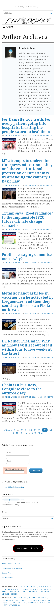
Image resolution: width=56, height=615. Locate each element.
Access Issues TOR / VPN (11, 564)
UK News (33, 591)
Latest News (29, 589)
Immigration (18, 603)
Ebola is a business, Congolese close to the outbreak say (22, 389)
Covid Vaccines (12, 605)
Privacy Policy (7, 577)
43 (25, 433)
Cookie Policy (7, 573)
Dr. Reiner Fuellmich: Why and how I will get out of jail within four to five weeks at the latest (27, 347)
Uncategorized (10, 594)
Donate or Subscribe (28, 548)
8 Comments (46, 229)
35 (30, 430)
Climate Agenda (37, 598)
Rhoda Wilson (12, 135)
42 (21, 433)
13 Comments (46, 263)
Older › (41, 433)
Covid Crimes (46, 603)
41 (17, 433)
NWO (23, 600)
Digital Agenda (10, 600)
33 (22, 430)
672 (34, 433)
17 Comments (46, 357)
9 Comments (46, 135)
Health (32, 603)
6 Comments (46, 185)
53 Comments (46, 313)
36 (35, 430)
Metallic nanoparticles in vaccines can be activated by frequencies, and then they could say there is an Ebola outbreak (28, 301)
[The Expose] (28, 20)
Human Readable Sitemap (12, 568)
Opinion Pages (17, 591)
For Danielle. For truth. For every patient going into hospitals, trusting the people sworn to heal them (26, 125)
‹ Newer (8, 430)
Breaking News (28, 587)
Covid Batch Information (14, 487)
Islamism (34, 600)
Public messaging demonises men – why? (27, 256)
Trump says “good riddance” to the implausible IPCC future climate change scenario (27, 219)
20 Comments (46, 397)
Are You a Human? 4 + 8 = (15, 469)
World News (46, 587)
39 (51, 430)
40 (12, 433)
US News (45, 591)
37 (39, 430)
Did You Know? (12, 589)
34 (26, 430)
